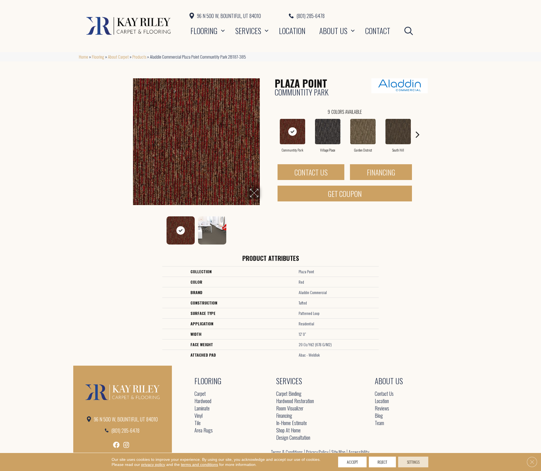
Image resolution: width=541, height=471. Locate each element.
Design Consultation (293, 438)
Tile (197, 423)
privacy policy (153, 464)
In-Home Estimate (291, 423)
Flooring (204, 30)
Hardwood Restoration (295, 401)
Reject (382, 462)
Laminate (202, 408)
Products (139, 57)
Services (248, 30)
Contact (377, 30)
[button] (223, 31)
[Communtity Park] (292, 131)
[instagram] (126, 445)
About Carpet (118, 57)
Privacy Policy (317, 452)
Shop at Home (288, 430)
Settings (413, 462)
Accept (352, 462)
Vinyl (198, 416)
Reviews (382, 408)
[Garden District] (363, 131)
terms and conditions (199, 464)
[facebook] (116, 445)
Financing (381, 172)
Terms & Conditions (287, 452)
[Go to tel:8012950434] (375, 16)
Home (83, 57)
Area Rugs (203, 430)
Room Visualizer (289, 408)
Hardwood (202, 401)
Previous (129, 227)
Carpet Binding (288, 394)
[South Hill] (398, 131)
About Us (333, 30)
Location (292, 30)
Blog (379, 416)
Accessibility (359, 452)
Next (263, 227)
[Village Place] (328, 131)
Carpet (200, 394)
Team (379, 423)
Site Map (338, 452)
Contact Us (311, 172)
